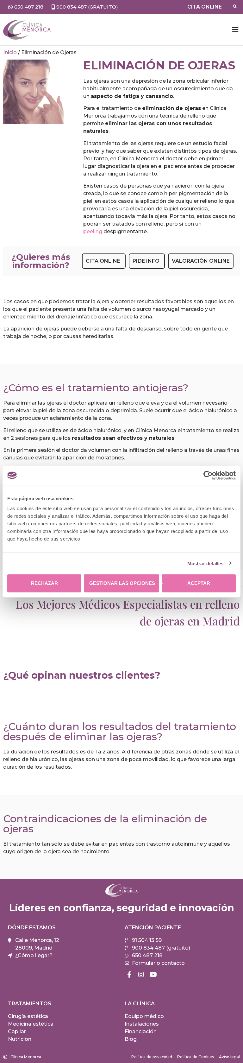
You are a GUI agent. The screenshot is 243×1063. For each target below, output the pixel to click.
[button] (235, 29)
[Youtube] (153, 974)
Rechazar (44, 583)
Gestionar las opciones (122, 583)
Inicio (10, 52)
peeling (92, 231)
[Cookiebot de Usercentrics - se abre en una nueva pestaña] (208, 475)
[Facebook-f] (129, 974)
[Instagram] (141, 974)
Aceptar (198, 583)
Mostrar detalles (205, 563)
